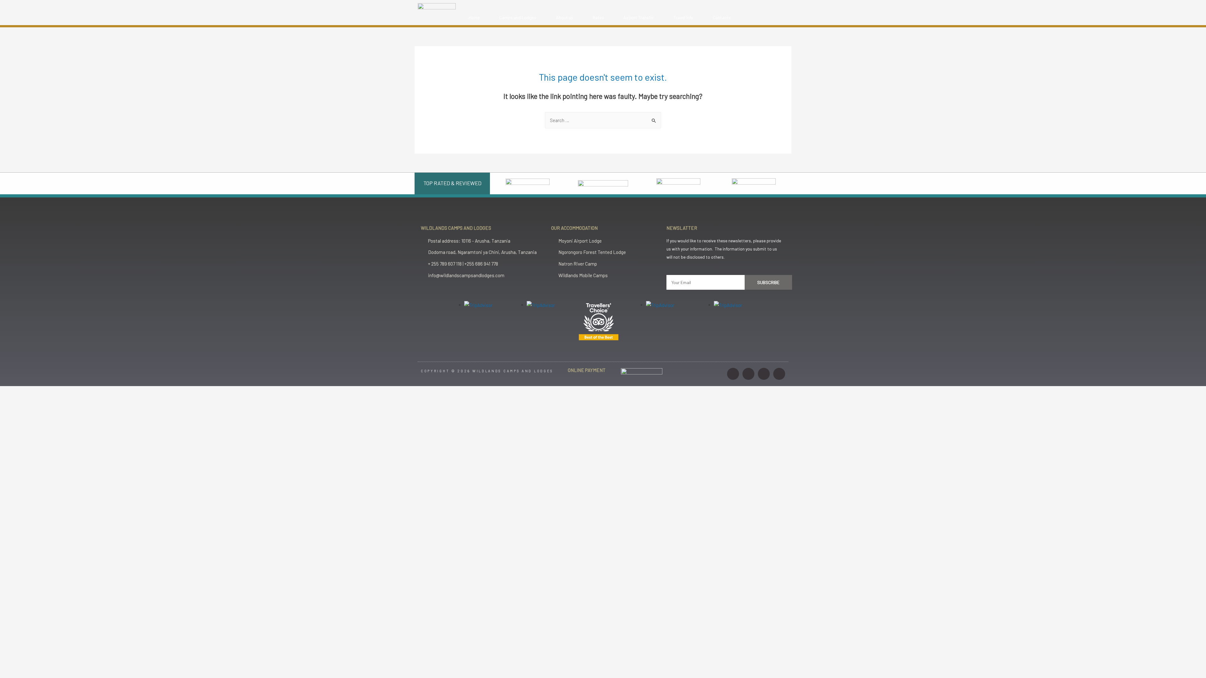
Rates (598, 17)
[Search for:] (603, 120)
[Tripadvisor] (779, 374)
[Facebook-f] (748, 374)
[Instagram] (733, 374)
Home (474, 17)
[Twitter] (764, 374)
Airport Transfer (638, 17)
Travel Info (683, 17)
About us (564, 17)
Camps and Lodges (517, 17)
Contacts (722, 17)
